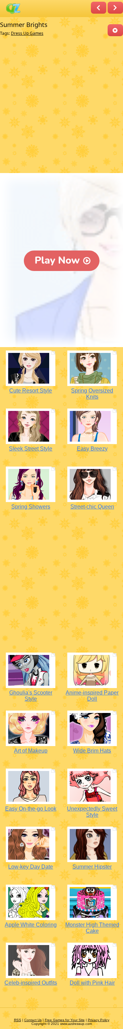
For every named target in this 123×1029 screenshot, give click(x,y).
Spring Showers (30, 507)
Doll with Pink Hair (92, 983)
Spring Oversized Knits (92, 394)
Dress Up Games (27, 33)
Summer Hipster (92, 867)
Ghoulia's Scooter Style (30, 696)
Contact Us (33, 1020)
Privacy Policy (98, 1020)
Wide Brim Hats (92, 751)
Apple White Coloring (31, 925)
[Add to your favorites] (115, 30)
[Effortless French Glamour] (115, 8)
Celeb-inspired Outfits (30, 983)
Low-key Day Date (30, 867)
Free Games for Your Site (65, 1020)
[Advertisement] (61, 106)
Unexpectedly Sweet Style (92, 812)
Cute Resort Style (30, 391)
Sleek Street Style (30, 449)
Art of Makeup (30, 751)
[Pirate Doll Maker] (98, 8)
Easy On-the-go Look (30, 809)
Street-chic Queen (92, 507)
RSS (17, 1020)
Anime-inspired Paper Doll (92, 696)
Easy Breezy (92, 449)
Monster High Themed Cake (92, 928)
